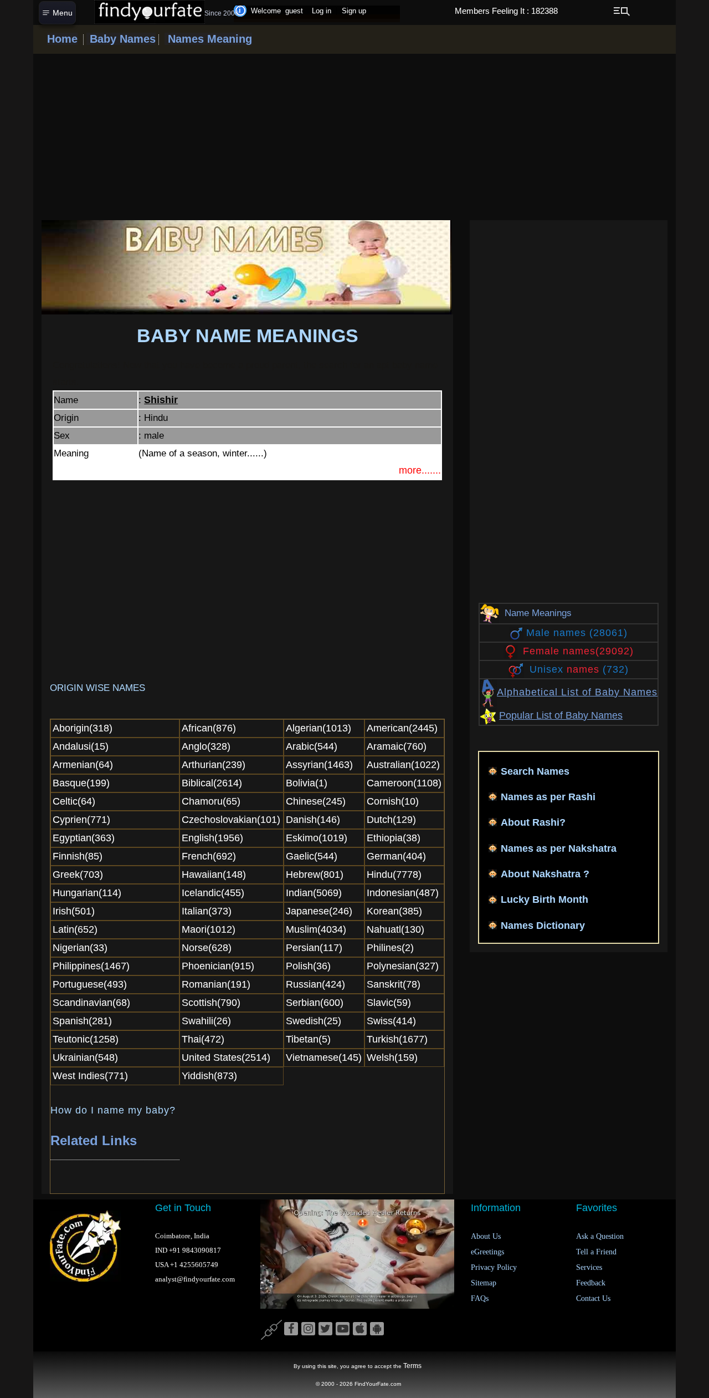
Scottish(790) (211, 1002)
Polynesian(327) (403, 966)
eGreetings (487, 1252)
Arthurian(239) (213, 764)
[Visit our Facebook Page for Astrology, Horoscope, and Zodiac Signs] (291, 1329)
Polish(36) (308, 966)
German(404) (396, 856)
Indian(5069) (314, 892)
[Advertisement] (354, 137)
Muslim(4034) (316, 929)
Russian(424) (315, 984)
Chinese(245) (316, 801)
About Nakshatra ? (545, 874)
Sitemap (483, 1283)
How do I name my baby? (113, 1110)
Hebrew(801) (314, 874)
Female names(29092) (578, 651)
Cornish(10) (393, 801)
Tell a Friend (596, 1252)
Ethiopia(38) (393, 837)
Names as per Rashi (548, 796)
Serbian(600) (314, 1002)
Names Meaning (208, 39)
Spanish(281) (82, 1020)
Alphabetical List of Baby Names (577, 692)
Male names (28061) (577, 632)
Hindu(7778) (394, 874)
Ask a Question (600, 1236)
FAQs (480, 1298)
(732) (579, 669)
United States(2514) (226, 1057)
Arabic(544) (311, 746)
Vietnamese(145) (324, 1057)
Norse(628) (207, 947)
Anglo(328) (206, 746)
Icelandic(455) (213, 892)
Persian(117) (314, 947)
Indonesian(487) (403, 892)
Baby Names (121, 39)
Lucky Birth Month (544, 899)
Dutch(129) (391, 819)
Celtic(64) (74, 801)
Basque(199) (81, 783)
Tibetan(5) (308, 1039)
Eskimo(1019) (316, 837)
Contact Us (593, 1298)
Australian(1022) (403, 764)
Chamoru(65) (211, 801)
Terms (412, 1366)
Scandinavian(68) (91, 1002)
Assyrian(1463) (319, 764)
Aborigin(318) (82, 728)
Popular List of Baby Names (561, 715)
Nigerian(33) (80, 947)
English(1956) (212, 837)
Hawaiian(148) (214, 874)
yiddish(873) (209, 1075)
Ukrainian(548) (85, 1057)
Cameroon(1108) (404, 783)
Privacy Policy (494, 1267)
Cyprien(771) (81, 819)
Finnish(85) (77, 856)
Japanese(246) (319, 911)
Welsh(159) (392, 1057)
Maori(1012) (208, 929)
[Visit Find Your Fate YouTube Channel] (342, 1329)
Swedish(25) (313, 1020)
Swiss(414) (391, 1020)
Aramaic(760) (397, 746)
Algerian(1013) (318, 728)
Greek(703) (78, 874)
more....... (420, 470)
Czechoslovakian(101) (231, 819)
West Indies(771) (90, 1075)
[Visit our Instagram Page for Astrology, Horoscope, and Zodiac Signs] (308, 1329)
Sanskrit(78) (393, 984)
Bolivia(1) (306, 783)
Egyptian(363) (84, 837)
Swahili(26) (206, 1020)
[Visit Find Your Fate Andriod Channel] (377, 1329)
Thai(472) (203, 1039)
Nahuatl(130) (395, 929)
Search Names (535, 771)
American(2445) (402, 728)
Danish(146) (313, 819)
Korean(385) (394, 911)
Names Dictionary (543, 925)
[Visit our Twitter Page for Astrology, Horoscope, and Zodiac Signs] (325, 1329)
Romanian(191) (216, 984)
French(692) (209, 856)
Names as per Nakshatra (558, 848)
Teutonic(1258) (86, 1039)
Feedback (590, 1283)
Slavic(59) (389, 1002)
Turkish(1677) (397, 1039)
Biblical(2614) (212, 783)
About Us (486, 1236)
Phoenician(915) (218, 966)
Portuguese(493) (90, 984)
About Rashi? (533, 822)
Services (589, 1267)
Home (62, 39)
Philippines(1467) (91, 966)
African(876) (209, 728)
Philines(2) (390, 947)
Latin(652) (75, 929)
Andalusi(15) (81, 746)
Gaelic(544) (311, 856)
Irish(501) (74, 911)
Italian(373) (207, 911)
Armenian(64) (83, 764)
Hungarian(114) (87, 892)
